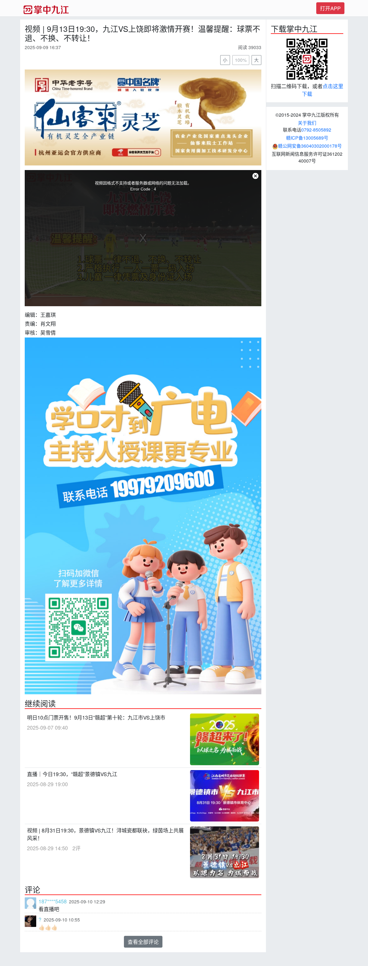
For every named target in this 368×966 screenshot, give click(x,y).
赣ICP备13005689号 (307, 137)
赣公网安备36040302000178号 (310, 145)
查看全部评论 (143, 941)
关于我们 (307, 122)
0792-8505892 (316, 129)
